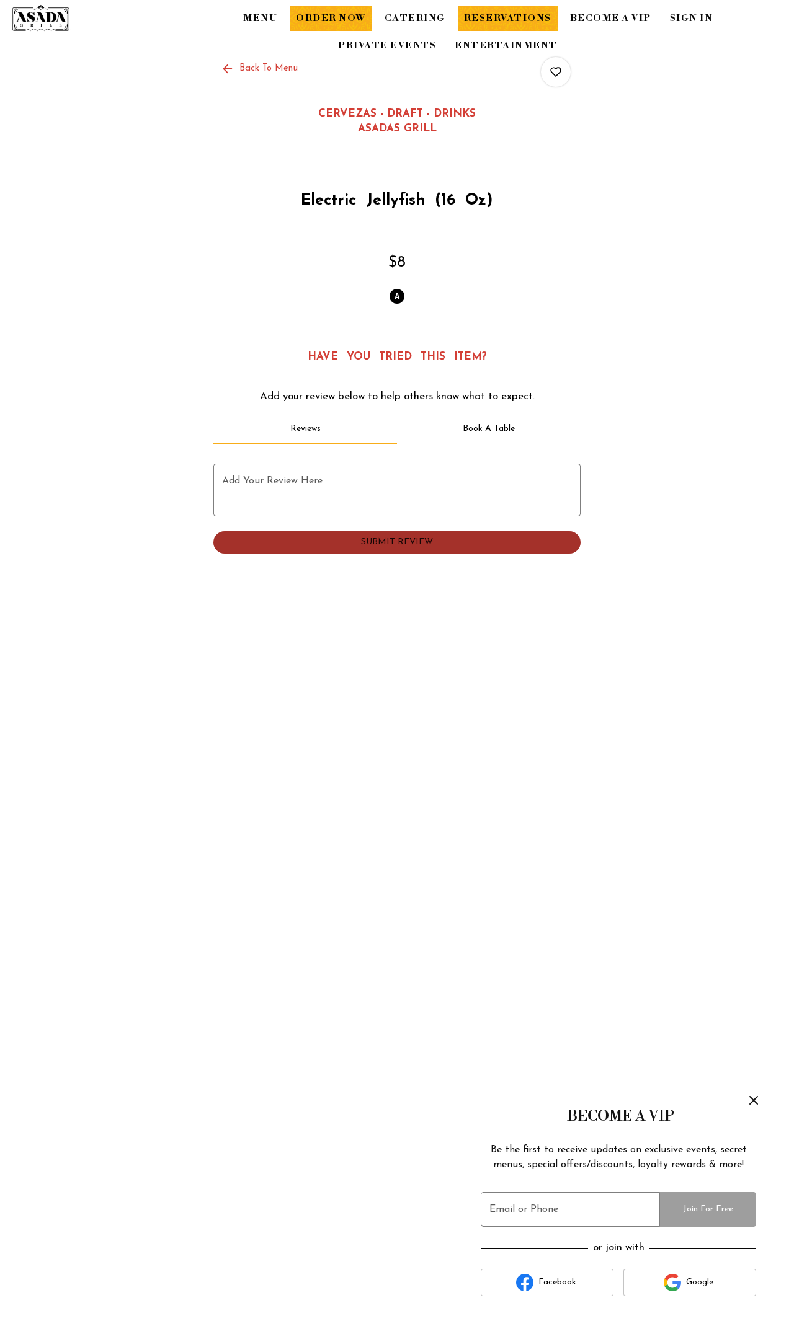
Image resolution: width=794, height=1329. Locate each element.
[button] (260, 69)
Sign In (691, 18)
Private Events (387, 45)
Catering (415, 18)
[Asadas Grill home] (66, 18)
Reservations (507, 18)
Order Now (331, 18)
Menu (260, 18)
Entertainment (506, 45)
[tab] (305, 429)
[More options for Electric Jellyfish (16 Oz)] (556, 72)
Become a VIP (610, 18)
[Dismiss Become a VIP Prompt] (754, 1100)
